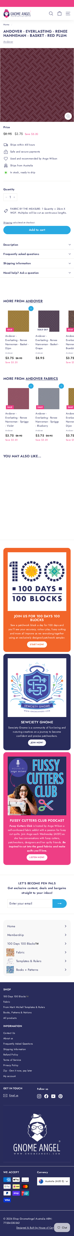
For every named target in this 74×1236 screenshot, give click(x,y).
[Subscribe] (59, 903)
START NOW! (37, 644)
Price (6, 127)
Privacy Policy (10, 1065)
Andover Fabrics (42, 378)
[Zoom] (68, 116)
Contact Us (9, 1033)
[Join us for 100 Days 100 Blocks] (37, 581)
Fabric (6, 1002)
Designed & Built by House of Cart (35, 1227)
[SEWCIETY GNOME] (37, 687)
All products (10, 1018)
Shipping (7, 222)
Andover (8, 42)
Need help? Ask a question (21, 273)
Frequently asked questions (21, 254)
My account (9, 1076)
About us (8, 1038)
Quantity (9, 189)
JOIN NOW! (37, 742)
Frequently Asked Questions (18, 1044)
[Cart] (59, 13)
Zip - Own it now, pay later (17, 1070)
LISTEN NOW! (37, 857)
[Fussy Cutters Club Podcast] (37, 786)
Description (10, 245)
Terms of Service (12, 1060)
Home (6, 24)
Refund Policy (10, 1054)
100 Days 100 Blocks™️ (16, 996)
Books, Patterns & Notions (17, 1012)
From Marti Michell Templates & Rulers (24, 1007)
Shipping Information (14, 1049)
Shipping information (17, 263)
